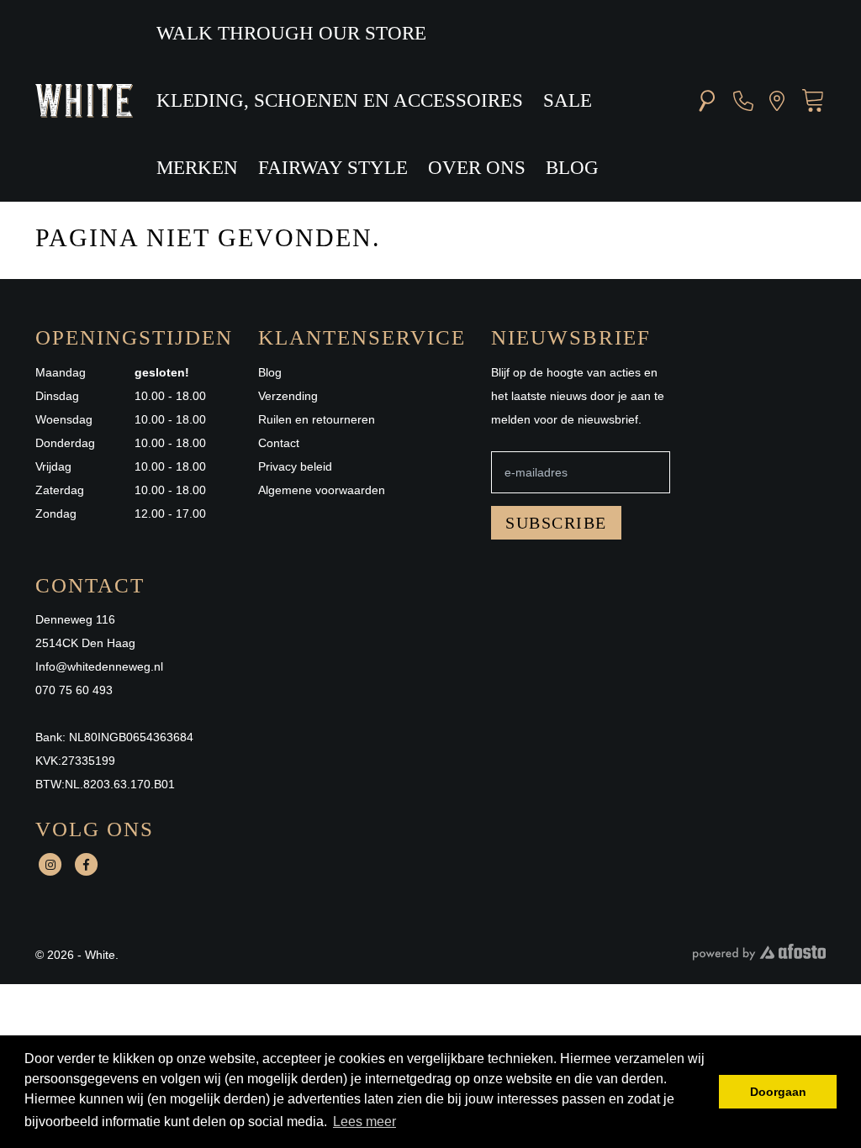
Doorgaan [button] (778, 1091)
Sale (567, 100)
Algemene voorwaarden (321, 490)
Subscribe (556, 522)
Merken (197, 167)
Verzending (288, 396)
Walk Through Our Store (291, 33)
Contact (278, 443)
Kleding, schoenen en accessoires (339, 100)
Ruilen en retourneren (316, 419)
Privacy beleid (295, 466)
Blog (572, 167)
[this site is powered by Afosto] (759, 956)
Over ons (477, 167)
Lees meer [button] (364, 1121)
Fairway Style (333, 167)
